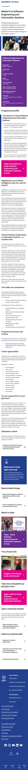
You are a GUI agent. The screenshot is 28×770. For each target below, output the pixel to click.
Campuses (4, 733)
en (20, 767)
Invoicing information (7, 718)
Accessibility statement (8, 724)
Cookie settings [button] (6, 730)
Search (6, 765)
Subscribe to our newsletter (9, 712)
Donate (13, 766)
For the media (5, 709)
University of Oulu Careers (9, 715)
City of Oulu (4, 739)
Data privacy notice (7, 727)
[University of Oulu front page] (13, 1)
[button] (24, 766)
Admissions (6, 6)
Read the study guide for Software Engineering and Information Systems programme (15, 345)
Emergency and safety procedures (11, 736)
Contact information (7, 706)
